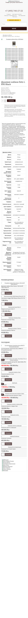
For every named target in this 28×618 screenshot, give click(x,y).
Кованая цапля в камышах (8, 427)
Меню (14, 28)
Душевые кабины (7, 35)
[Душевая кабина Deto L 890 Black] (14, 39)
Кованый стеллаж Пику (7, 319)
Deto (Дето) (12, 92)
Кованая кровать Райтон (8, 330)
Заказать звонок (14, 20)
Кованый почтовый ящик (8, 449)
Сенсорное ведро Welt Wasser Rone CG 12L (13, 298)
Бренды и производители (10, 15)
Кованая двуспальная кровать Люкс (11, 395)
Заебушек (4, 384)
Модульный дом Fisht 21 (8, 309)
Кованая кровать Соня (7, 374)
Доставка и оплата (16, 14)
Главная (9, 14)
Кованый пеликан (6, 438)
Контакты (15, 16)
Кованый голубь (5, 417)
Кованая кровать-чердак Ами (9, 406)
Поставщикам (22, 15)
